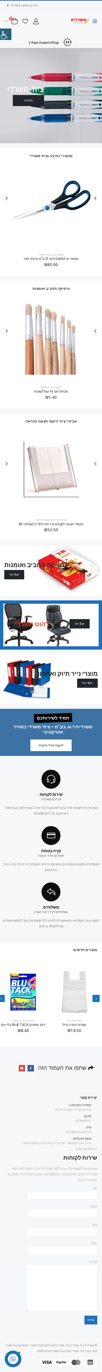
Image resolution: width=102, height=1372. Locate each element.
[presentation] (95, 197)
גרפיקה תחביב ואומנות (51, 386)
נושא (94, 1243)
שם (95, 1187)
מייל (94, 1224)
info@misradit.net (78, 1131)
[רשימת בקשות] (25, 21)
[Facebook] (8, 5)
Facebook (31, 1068)
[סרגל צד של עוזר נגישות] (5, 34)
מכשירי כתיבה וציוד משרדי (51, 254)
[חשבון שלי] (35, 21)
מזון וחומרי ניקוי (74, 1020)
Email (22, 1068)
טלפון (93, 1206)
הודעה (93, 1261)
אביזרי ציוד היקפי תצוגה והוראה (51, 519)
